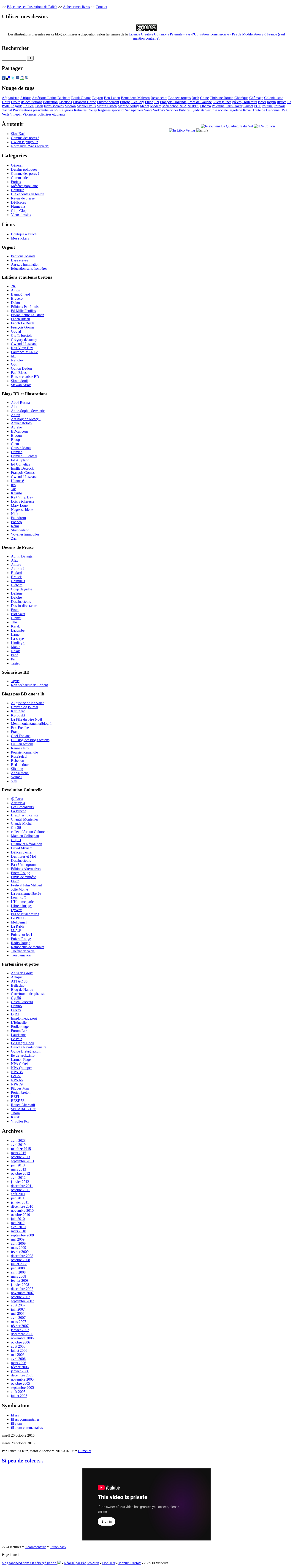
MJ (13, 356)
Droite (15, 102)
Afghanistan (10, 98)
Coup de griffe (21, 589)
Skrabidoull (19, 381)
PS (56, 110)
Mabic (15, 647)
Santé (148, 110)
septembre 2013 (22, 1161)
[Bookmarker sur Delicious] (8, 78)
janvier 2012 (20, 1182)
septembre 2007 (22, 1301)
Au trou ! (17, 569)
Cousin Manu (21, 448)
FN (156, 102)
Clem (15, 444)
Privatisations (22, 110)
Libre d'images (21, 906)
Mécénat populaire (24, 186)
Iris (13, 485)
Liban (39, 106)
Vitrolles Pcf (20, 1121)
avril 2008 (18, 1272)
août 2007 (18, 1305)
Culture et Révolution (26, 844)
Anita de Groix (22, 973)
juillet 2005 (19, 1396)
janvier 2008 (20, 1285)
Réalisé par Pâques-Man (81, 1563)
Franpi (15, 732)
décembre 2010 (22, 1206)
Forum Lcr (19, 1031)
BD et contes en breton (27, 194)
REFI (15, 1097)
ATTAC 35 (19, 981)
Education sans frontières (29, 268)
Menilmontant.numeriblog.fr (31, 723)
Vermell (16, 777)
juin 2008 (18, 1268)
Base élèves (19, 260)
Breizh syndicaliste (24, 815)
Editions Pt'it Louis (24, 307)
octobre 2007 (20, 1297)
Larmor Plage (21, 1059)
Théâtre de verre (23, 951)
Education (50, 102)
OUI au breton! (22, 744)
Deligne (16, 593)
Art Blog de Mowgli (26, 419)
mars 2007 (18, 1322)
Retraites (80, 110)
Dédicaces (18, 202)
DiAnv (16, 1010)
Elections (65, 102)
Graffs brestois (21, 335)
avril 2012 (18, 1177)
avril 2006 (18, 1359)
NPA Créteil (20, 1064)
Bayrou (97, 98)
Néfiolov (17, 360)
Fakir (15, 881)
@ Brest (17, 799)
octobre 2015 (21, 1149)
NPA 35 (17, 1072)
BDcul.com (19, 431)
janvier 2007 (20, 1330)
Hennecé (17, 481)
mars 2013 (18, 1169)
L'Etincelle (19, 1022)
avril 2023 (18, 1140)
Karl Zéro (18, 711)
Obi (13, 364)
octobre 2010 (20, 1215)
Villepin (16, 114)
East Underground (24, 865)
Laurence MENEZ (24, 352)
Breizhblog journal (24, 707)
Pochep (16, 522)
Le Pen (28, 106)
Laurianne (18, 1035)
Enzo (15, 610)
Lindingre (18, 643)
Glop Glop (19, 211)
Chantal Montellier (24, 819)
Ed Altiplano (20, 460)
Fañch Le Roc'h (22, 323)
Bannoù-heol (20, 294)
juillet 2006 (19, 1350)
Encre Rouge (20, 873)
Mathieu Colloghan (25, 836)
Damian (16, 452)
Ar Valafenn (20, 773)
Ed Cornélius (20, 464)
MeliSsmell (19, 922)
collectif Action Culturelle (29, 832)
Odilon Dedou (21, 368)
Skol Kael (18, 134)
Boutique (17, 190)
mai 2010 (17, 1223)
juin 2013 (18, 1165)
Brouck (16, 577)
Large (15, 634)
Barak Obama (81, 98)
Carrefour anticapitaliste (28, 994)
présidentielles (43, 110)
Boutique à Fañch (24, 234)
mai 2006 (17, 1355)
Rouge (92, 110)
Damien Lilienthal (24, 456)
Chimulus (18, 581)
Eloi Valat (18, 614)
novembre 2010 (22, 1210)
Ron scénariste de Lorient (29, 685)
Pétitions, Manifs (23, 256)
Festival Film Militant (26, 885)
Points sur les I (21, 935)
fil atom (16, 1423)
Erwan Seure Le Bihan (27, 315)
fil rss (15, 1415)
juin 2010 (18, 1219)
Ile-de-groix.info (23, 1055)
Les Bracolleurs (22, 807)
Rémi (15, 526)
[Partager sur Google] (22, 78)
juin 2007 (18, 1309)
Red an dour (20, 765)
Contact (101, 7)
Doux (6, 102)
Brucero (17, 298)
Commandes (20, 178)
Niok (14, 514)
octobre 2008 (20, 1260)
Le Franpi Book (22, 1043)
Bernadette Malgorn (135, 98)
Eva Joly (137, 102)
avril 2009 (18, 1243)
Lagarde (16, 106)
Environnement (108, 102)
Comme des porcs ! (25, 138)
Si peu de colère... (22, 1461)
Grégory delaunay (24, 340)
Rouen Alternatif (23, 1105)
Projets (16, 182)
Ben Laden (112, 98)
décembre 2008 (22, 1256)
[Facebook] (17, 78)
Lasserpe (17, 639)
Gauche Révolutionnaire (28, 1047)
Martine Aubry (128, 106)
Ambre (16, 564)
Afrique (25, 98)
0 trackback (58, 1547)
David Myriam (21, 848)
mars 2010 (18, 1231)
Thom (15, 1113)
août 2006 (18, 1346)
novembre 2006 (22, 1338)
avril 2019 (18, 1145)
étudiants (58, 114)
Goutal (16, 331)
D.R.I (15, 1014)
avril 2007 (18, 1317)
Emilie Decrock (22, 468)
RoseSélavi (19, 756)
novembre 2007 (22, 1293)
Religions (66, 110)
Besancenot (159, 98)
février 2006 (20, 1367)
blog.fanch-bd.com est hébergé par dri (29, 1563)
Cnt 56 (16, 827)
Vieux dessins (21, 215)
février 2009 (20, 1252)
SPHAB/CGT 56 (23, 1109)
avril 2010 (18, 1227)
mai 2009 (17, 1239)
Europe (125, 102)
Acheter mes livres (76, 7)
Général (16, 165)
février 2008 (20, 1280)
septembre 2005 (22, 1387)
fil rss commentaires (25, 1419)
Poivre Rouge (21, 939)
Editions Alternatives (26, 869)
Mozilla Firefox (129, 1563)
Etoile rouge (20, 1027)
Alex (14, 560)
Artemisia (18, 803)
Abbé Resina (20, 402)
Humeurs (18, 206)
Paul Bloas (19, 372)
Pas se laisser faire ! (25, 914)
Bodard (16, 573)
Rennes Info (20, 748)
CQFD (16, 840)
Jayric (15, 681)
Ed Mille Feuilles (23, 311)
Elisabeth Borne (84, 102)
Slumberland (20, 530)
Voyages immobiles (25, 534)
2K (13, 286)
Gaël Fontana (20, 736)
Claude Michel (21, 823)
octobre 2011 (20, 1190)
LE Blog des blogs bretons (30, 740)
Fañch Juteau (20, 319)
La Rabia (17, 926)
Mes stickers (20, 238)
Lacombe (17, 630)
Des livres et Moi (23, 856)
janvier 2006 (20, 1371)
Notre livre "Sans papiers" (30, 146)
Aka (14, 407)
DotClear (108, 1563)
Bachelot (63, 98)
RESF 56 (17, 1101)
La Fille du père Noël (26, 719)
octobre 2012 (20, 1173)
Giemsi (16, 618)
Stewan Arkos (21, 385)
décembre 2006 (22, 1334)
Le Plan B (18, 918)
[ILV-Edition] (264, 126)
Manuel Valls (86, 106)
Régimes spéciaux (111, 110)
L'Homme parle (22, 902)
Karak (15, 626)
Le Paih (16, 1039)
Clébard (16, 585)
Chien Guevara (22, 1002)
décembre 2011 (22, 1186)
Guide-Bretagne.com (26, 1051)
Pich (14, 659)
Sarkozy (159, 110)
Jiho (14, 622)
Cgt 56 (16, 998)
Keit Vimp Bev (22, 348)
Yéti (14, 781)
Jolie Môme (19, 889)
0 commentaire (35, 1547)
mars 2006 (18, 1363)
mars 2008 (18, 1276)
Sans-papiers (134, 110)
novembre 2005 (22, 1379)
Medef (144, 106)
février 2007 (20, 1326)
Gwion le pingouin (24, 142)
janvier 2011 (20, 1202)
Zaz (13, 538)
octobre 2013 (20, 1157)
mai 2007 (17, 1313)
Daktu (15, 302)
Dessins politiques (24, 169)
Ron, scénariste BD (25, 377)
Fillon (149, 102)
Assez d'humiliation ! (26, 264)
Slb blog (17, 769)
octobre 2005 (20, 1383)
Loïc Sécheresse (22, 501)
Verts (5, 114)
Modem (155, 106)
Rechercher (15, 48)
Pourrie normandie (24, 752)
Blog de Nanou (22, 989)
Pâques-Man (20, 1088)
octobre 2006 (20, 1342)
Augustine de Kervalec (27, 703)
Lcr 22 (16, 1076)
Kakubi (16, 493)
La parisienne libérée (26, 893)
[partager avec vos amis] (26, 78)
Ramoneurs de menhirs (27, 947)
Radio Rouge (20, 943)
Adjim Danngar (22, 556)
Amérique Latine (44, 98)
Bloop (15, 440)
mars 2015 (18, 1153)
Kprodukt (18, 715)
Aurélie (16, 427)
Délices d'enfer (22, 852)
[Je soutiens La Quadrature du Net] (227, 126)
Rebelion (17, 760)
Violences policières (36, 114)
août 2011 (18, 1194)
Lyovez (16, 910)
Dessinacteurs (21, 601)
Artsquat (17, 977)
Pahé (14, 655)
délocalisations (31, 102)
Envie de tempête (23, 877)
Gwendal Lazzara (24, 344)
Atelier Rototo (21, 423)
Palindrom (18, 518)
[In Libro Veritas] (182, 130)
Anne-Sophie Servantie (28, 411)
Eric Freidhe (20, 728)
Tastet (15, 663)
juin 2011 (17, 1198)
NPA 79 (17, 1084)
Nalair (15, 651)
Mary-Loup (19, 505)
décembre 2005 (22, 1375)
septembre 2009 (22, 1235)
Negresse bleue (22, 510)
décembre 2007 (22, 1289)
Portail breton (20, 1092)
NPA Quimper (21, 1068)
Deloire (16, 597)
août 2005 (18, 1392)
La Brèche (18, 811)
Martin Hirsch (107, 106)
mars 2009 (18, 1247)
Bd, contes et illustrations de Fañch (32, 7)
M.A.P (16, 930)
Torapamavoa (21, 955)
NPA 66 (17, 1080)
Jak (13, 489)
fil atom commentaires (27, 1428)
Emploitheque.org (24, 1018)
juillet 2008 (19, 1264)
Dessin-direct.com (24, 606)
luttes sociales (54, 106)
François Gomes (23, 327)
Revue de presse (23, 198)
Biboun (16, 435)
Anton (15, 290)
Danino (16, 1006)
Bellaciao (17, 985)
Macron (70, 106)
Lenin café (18, 897)
